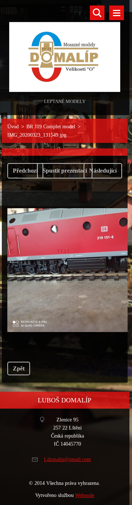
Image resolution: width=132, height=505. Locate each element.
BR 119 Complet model (50, 126)
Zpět (19, 368)
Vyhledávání (97, 12)
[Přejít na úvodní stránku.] (64, 48)
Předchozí (25, 170)
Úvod (13, 126)
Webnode (84, 495)
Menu (116, 12)
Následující (103, 170)
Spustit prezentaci (65, 170)
